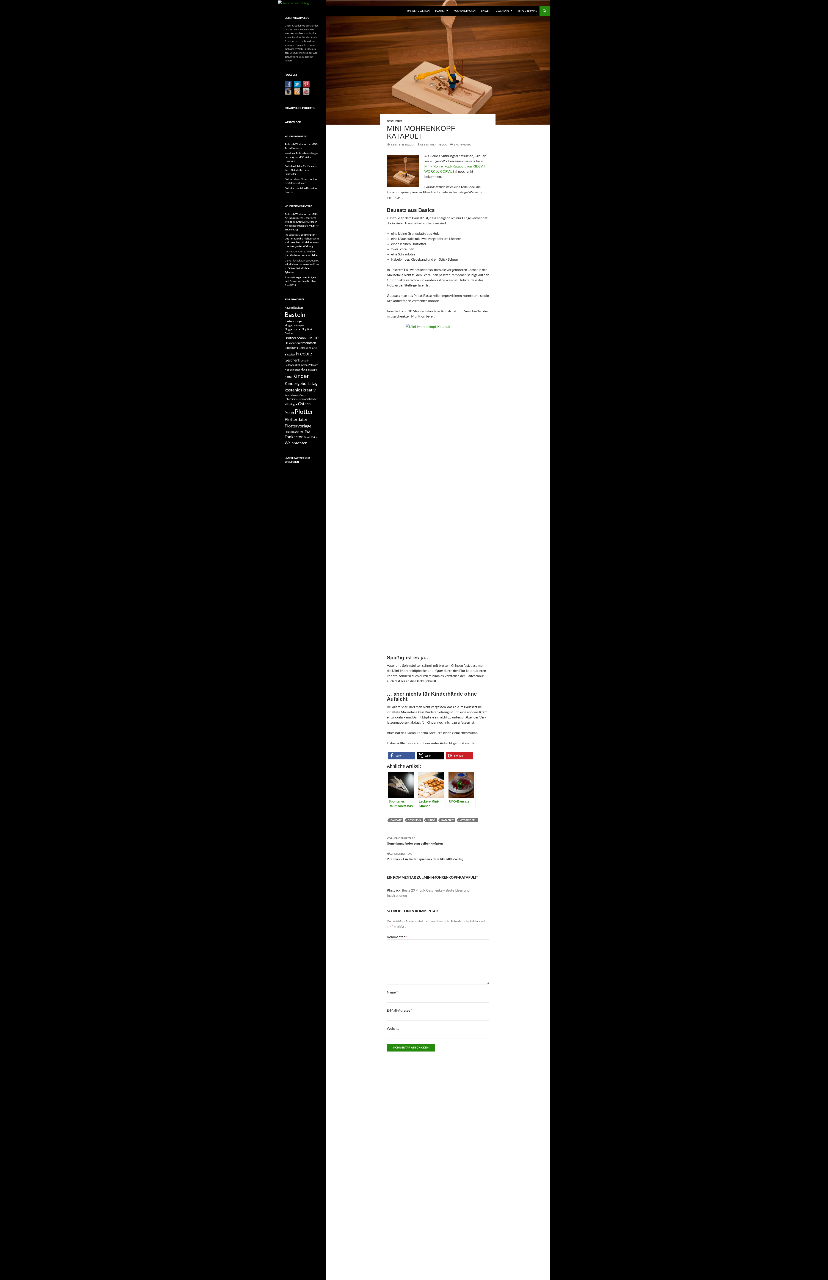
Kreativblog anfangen (296, 395)
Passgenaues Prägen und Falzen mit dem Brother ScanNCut (300, 281)
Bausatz (396, 820)
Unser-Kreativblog (433, 144)
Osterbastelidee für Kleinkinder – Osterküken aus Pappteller (301, 169)
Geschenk (414, 820)
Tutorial (308, 437)
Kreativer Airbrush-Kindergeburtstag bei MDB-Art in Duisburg (301, 157)
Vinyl (315, 437)
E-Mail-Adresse (399, 1010)
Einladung (291, 347)
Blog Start (307, 329)
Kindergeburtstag (301, 383)
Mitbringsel (468, 820)
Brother (289, 333)
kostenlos (293, 389)
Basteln (295, 314)
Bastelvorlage (293, 321)
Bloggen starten (293, 329)
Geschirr (305, 360)
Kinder (300, 375)
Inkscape (312, 369)
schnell (299, 431)
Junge (431, 820)
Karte (288, 377)
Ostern (304, 403)
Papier (289, 412)
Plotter (440, 10)
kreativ (309, 390)
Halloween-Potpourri (307, 364)
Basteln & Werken (418, 10)
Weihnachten (296, 442)
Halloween (290, 364)
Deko (315, 338)
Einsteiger (290, 354)
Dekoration (292, 343)
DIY (302, 343)
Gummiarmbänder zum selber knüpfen (415, 841)
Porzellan (290, 431)
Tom (287, 277)
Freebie (304, 354)
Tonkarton (294, 436)
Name (392, 992)
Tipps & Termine (527, 10)
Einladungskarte (307, 347)
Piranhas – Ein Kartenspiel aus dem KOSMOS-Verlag (425, 856)
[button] (401, 755)
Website (393, 1028)
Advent (289, 307)
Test (307, 431)
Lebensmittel (291, 398)
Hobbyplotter (292, 369)
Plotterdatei (296, 419)
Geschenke (502, 10)
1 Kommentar (463, 144)
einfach (310, 343)
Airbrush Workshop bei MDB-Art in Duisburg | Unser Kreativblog (301, 217)
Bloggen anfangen (294, 325)
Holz (304, 369)
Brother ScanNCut (298, 338)
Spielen (485, 10)
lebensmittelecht (308, 398)
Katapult (447, 820)
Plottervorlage (298, 425)
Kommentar (397, 937)
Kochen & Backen (464, 10)
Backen (298, 307)
